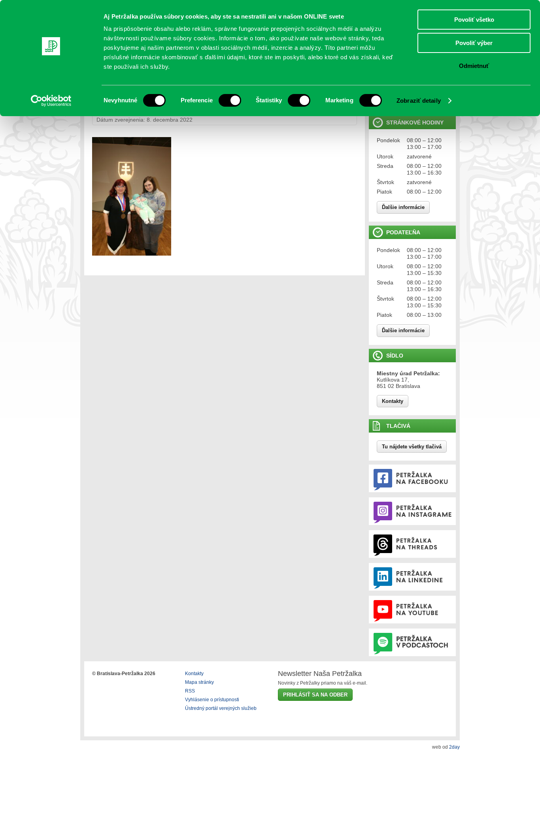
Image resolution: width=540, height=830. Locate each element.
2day (454, 747)
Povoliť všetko (474, 19)
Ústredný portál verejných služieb (221, 708)
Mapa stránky (199, 682)
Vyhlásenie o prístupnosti (212, 699)
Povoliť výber (474, 43)
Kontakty (392, 401)
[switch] (230, 100)
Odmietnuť (474, 65)
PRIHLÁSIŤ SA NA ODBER (315, 695)
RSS (190, 691)
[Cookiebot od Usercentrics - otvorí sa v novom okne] (51, 101)
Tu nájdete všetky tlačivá (412, 447)
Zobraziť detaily (419, 100)
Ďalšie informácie (403, 207)
